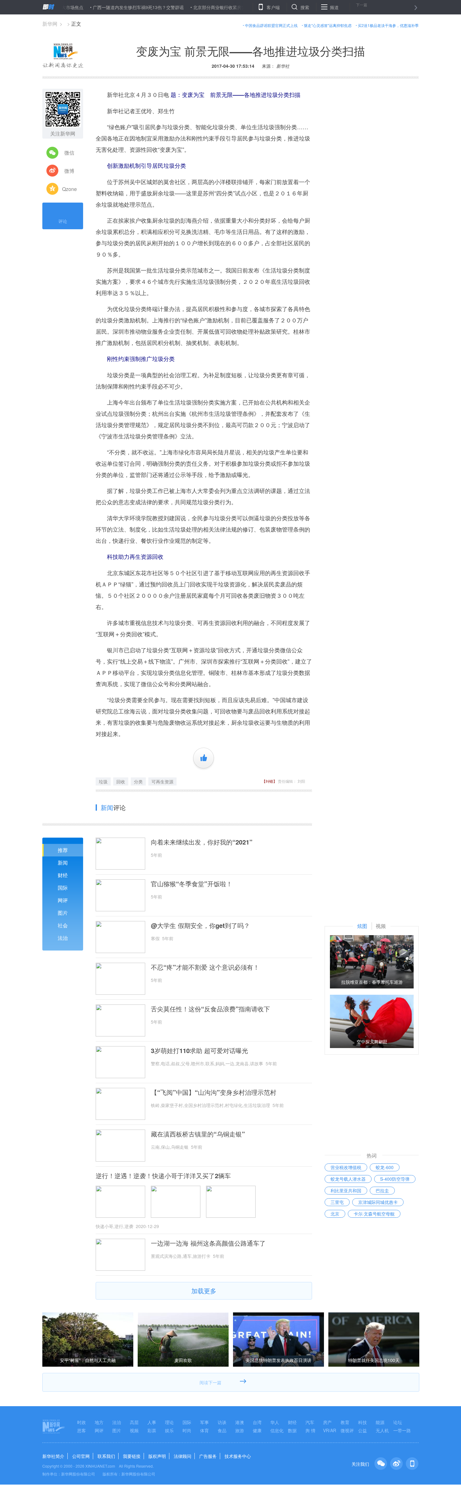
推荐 (63, 850)
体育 (204, 1430)
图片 (63, 912)
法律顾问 (182, 1456)
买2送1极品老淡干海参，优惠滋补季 (388, 25)
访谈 (222, 1422)
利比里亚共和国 (346, 1190)
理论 (169, 1422)
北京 (335, 1213)
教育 (345, 1422)
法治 (63, 937)
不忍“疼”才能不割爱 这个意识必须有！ (205, 967)
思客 (81, 1430)
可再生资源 (162, 781)
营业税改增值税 (346, 1167)
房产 (327, 1422)
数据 (292, 1430)
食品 (222, 1430)
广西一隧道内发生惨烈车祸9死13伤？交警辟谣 (110, 7)
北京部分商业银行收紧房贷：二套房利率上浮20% (214, 7)
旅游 (239, 1430)
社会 (63, 925)
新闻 (63, 862)
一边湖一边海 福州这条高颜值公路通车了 (208, 1243)
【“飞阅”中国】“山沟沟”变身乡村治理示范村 (213, 1092)
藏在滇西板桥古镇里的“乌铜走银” (198, 1134)
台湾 (257, 1422)
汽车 (309, 1422)
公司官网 (81, 1456)
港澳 (239, 1422)
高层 (134, 1422)
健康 (257, 1430)
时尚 (187, 1430)
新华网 (49, 23)
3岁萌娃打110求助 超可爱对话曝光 (199, 1050)
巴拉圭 (382, 1190)
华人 (274, 1422)
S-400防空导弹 (395, 1179)
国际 (63, 887)
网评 (63, 900)
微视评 (347, 1430)
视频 (134, 1430)
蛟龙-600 (385, 1167)
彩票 (151, 1430)
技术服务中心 (238, 1456)
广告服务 (208, 1456)
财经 (63, 875)
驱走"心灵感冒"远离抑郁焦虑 (328, 25)
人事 (151, 1422)
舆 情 (310, 1430)
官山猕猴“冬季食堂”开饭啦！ (191, 883)
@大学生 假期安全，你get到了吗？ (200, 925)
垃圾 (103, 781)
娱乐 (169, 1430)
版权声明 (157, 1456)
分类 (138, 781)
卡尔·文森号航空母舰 (374, 1213)
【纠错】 (269, 781)
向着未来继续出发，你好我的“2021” (201, 842)
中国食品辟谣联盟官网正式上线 (271, 25)
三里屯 (337, 1202)
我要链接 (131, 1456)
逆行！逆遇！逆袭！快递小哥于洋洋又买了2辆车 (163, 1175)
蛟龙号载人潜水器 (348, 1179)
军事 (204, 1422)
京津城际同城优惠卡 (378, 1202)
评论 (62, 221)
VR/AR (329, 1430)
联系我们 (106, 1456)
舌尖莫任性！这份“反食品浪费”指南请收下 (210, 1008)
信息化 (276, 1430)
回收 (120, 781)
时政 (81, 1422)
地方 (99, 1422)
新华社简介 (53, 1456)
